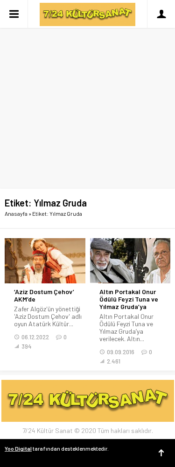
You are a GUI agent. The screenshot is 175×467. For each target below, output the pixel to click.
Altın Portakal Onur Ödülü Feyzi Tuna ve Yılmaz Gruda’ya (128, 299)
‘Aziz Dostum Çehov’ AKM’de (44, 295)
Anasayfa (16, 213)
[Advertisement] (87, 92)
